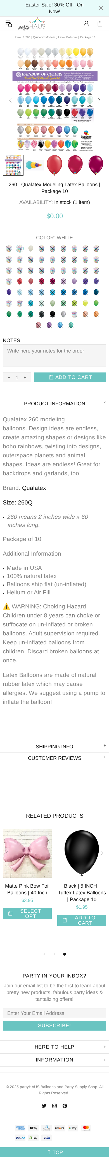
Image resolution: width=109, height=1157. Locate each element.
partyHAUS (31, 24)
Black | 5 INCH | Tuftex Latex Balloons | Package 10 (82, 892)
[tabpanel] (27, 880)
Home (17, 37)
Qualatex (34, 488)
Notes (11, 340)
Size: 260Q (17, 502)
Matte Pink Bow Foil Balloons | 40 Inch (27, 889)
